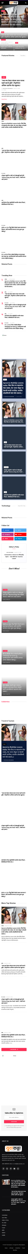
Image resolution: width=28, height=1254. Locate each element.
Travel (3, 1227)
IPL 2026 (4, 1222)
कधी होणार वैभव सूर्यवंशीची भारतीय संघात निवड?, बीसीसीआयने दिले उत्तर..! (20, 46)
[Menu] (3, 3)
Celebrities (4, 1215)
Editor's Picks (5, 1220)
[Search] (25, 3)
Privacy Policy (13, 1127)
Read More (4, 99)
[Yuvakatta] (14, 2)
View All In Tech (21, 505)
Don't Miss (4, 1217)
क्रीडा (3, 1230)
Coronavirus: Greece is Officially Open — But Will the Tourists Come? (14, 556)
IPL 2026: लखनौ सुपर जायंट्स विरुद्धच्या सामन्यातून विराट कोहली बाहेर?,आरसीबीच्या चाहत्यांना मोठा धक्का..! (12, 688)
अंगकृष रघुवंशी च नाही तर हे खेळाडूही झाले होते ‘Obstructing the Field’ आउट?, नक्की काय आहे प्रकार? (6, 45)
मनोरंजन (3, 1232)
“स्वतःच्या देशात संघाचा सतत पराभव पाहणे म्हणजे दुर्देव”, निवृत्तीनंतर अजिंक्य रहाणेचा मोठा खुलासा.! (13, 83)
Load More (13, 1049)
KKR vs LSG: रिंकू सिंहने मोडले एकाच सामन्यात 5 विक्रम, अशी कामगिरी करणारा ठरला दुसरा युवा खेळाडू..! (14, 229)
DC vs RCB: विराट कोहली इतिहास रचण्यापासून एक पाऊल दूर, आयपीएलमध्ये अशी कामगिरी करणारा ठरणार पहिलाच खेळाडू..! (14, 256)
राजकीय (3, 1235)
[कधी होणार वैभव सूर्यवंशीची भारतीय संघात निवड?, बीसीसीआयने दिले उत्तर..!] (14, 190)
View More (22, 55)
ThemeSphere (22, 1244)
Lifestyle (4, 1225)
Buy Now (15, 1250)
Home (6, 1248)
